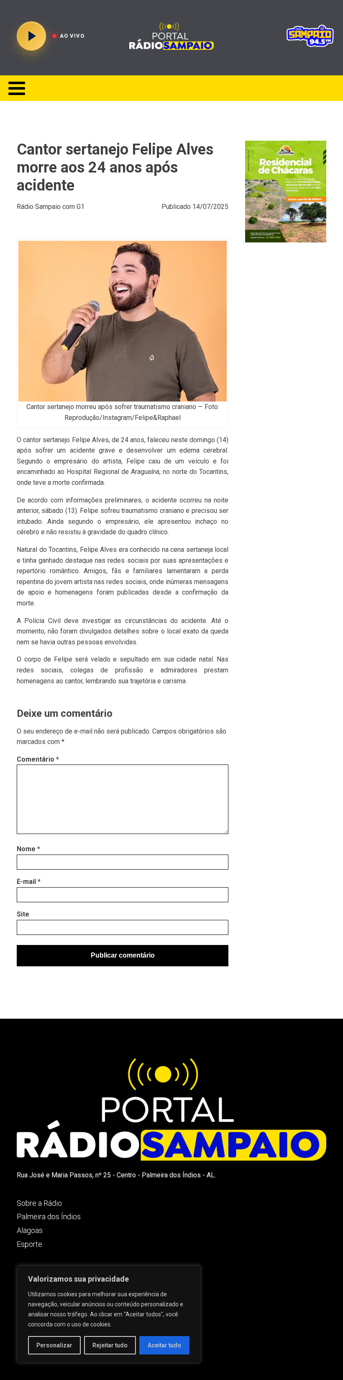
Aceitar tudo (164, 1345)
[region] (109, 1314)
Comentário (38, 759)
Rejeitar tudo (110, 1345)
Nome (28, 849)
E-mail (29, 882)
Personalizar (54, 1345)
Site (23, 914)
